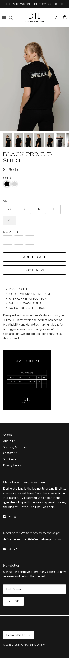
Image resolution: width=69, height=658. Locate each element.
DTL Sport (17, 644)
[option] (34, 79)
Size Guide (10, 459)
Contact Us (10, 453)
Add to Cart (34, 257)
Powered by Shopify (34, 644)
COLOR (8, 178)
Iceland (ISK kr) (16, 635)
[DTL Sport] (34, 17)
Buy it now (34, 270)
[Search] (12, 17)
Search (7, 435)
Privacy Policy (12, 465)
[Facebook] (4, 516)
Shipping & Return (15, 447)
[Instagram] (10, 516)
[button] (7, 184)
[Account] (56, 17)
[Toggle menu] (4, 17)
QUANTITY (10, 232)
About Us (9, 441)
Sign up (13, 601)
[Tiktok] (15, 516)
